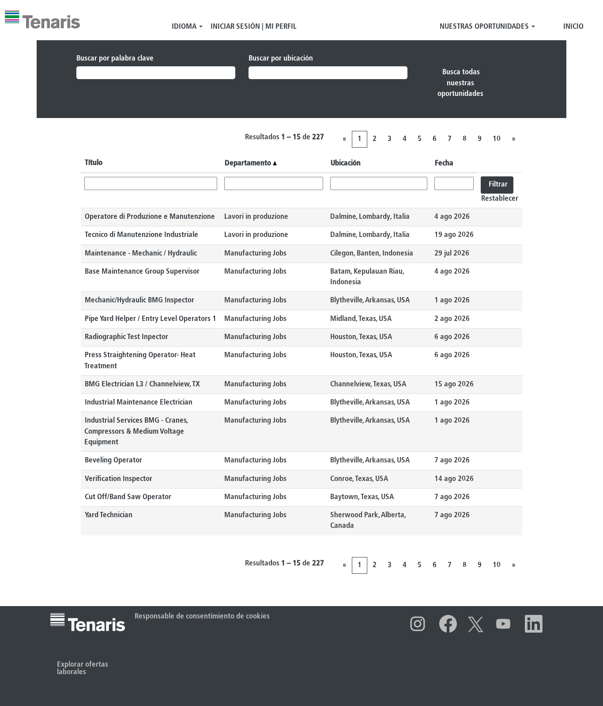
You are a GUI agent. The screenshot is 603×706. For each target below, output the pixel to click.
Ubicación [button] (346, 163)
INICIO (573, 27)
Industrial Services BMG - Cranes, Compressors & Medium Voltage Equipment (136, 431)
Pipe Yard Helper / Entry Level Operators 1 (150, 319)
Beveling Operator (113, 460)
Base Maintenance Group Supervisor (142, 271)
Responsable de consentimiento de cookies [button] (202, 616)
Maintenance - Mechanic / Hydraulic (141, 253)
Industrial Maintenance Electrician (138, 402)
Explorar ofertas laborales (82, 668)
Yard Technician (108, 515)
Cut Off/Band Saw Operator (128, 497)
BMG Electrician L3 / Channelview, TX (142, 384)
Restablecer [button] (499, 198)
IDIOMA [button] (185, 27)
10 (497, 139)
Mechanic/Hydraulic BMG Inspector (139, 300)
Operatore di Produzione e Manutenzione (150, 217)
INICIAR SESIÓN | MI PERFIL (254, 27)
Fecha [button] (444, 163)
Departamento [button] (249, 163)
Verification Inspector (118, 479)
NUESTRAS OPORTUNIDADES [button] (485, 27)
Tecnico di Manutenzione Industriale (141, 235)
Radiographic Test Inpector (126, 337)
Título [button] (93, 163)
